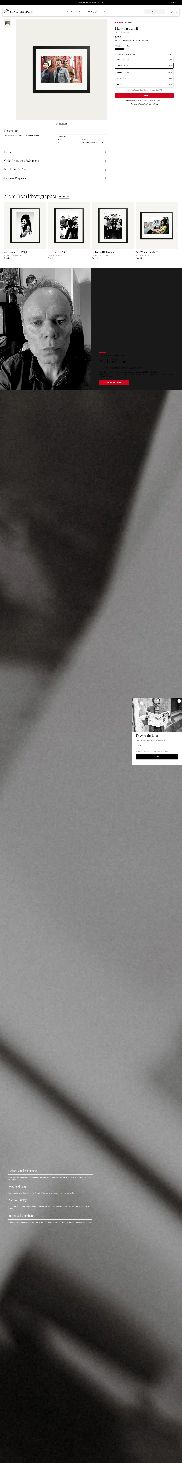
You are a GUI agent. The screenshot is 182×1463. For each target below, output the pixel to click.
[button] (123, 23)
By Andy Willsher (12, 255)
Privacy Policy (159, 751)
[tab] (30, 197)
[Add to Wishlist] (171, 28)
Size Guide (171, 55)
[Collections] (70, 12)
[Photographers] (94, 12)
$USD (172, 2)
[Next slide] (177, 231)
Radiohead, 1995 (56, 252)
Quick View (25, 246)
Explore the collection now (114, 383)
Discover (107, 12)
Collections (70, 12)
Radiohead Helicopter (103, 252)
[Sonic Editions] (18, 11)
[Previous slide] (4, 231)
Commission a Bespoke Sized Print (151, 90)
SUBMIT (157, 756)
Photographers (94, 12)
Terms (166, 751)
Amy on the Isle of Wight (16, 252)
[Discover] (107, 12)
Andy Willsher (122, 32)
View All (62, 196)
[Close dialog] (179, 701)
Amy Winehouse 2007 (147, 252)
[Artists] (81, 12)
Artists (81, 12)
